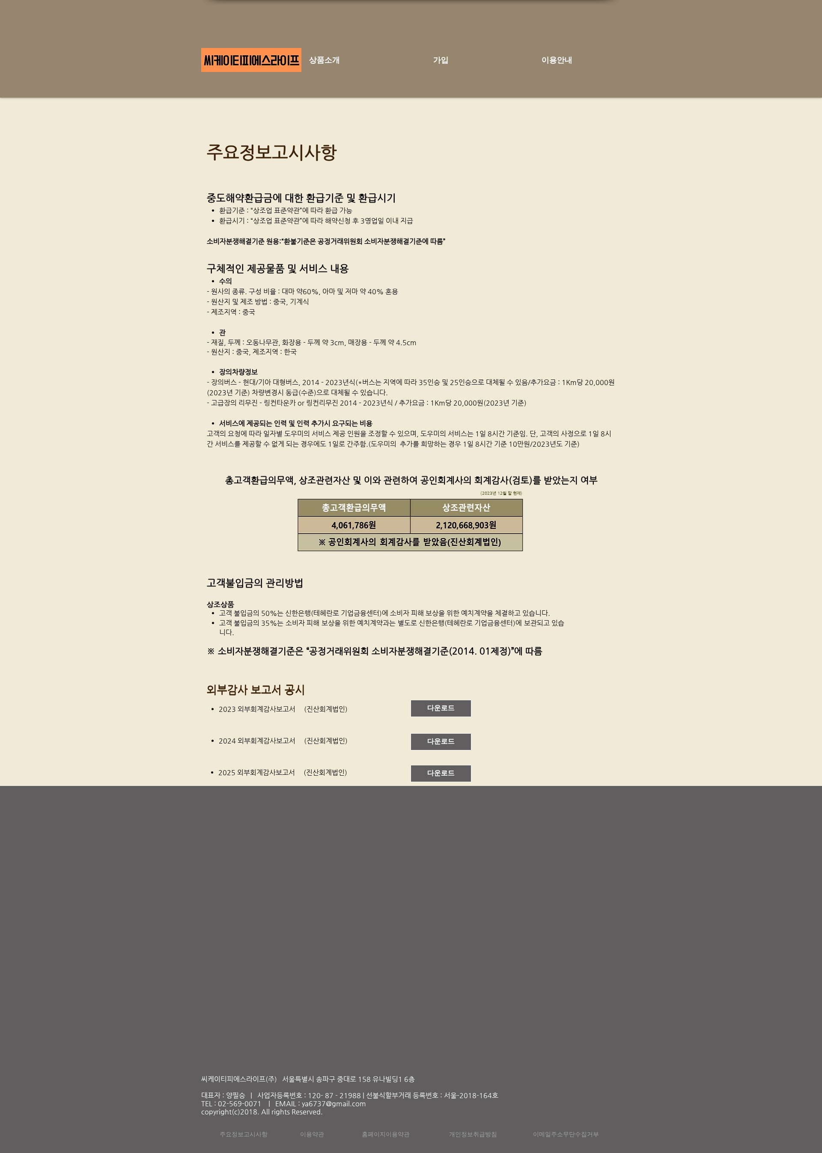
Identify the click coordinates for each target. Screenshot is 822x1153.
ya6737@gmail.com (334, 1103)
